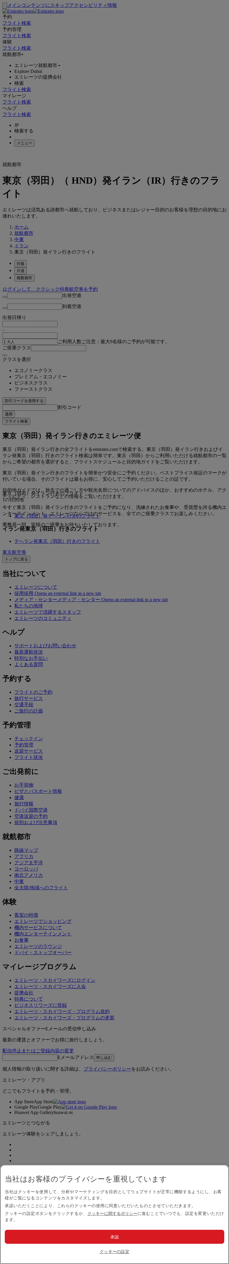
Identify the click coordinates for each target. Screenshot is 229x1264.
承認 (114, 1237)
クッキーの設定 (114, 1251)
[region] (114, 1214)
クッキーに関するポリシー (112, 1213)
